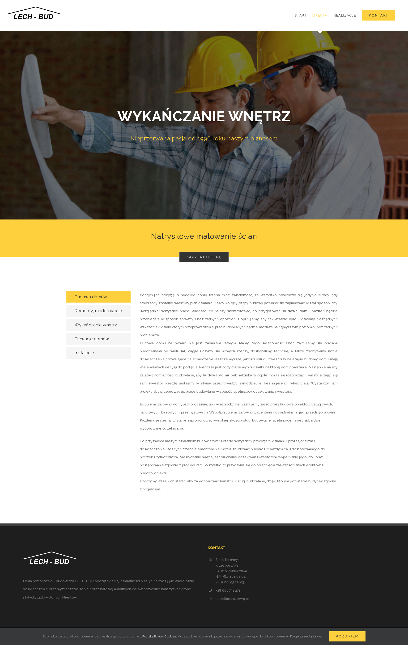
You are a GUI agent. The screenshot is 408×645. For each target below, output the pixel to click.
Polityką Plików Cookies (159, 636)
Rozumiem (347, 636)
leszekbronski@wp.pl (232, 599)
